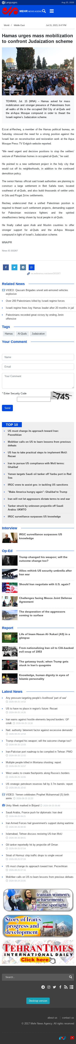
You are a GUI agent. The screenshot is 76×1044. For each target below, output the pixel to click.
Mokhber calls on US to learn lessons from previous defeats (39, 876)
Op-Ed (7, 551)
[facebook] (60, 987)
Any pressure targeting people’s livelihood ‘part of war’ (36, 697)
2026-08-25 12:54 (17, 734)
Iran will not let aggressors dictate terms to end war (39, 498)
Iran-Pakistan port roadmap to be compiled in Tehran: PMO (39, 751)
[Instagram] (48, 987)
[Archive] (71, 987)
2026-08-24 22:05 (17, 881)
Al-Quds (22, 333)
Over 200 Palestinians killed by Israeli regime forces (35, 300)
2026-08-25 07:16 (17, 870)
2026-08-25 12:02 (17, 755)
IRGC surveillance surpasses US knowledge (34, 516)
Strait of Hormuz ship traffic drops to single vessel (34, 855)
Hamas (9, 333)
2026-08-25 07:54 (17, 848)
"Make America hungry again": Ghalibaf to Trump (37, 491)
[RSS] (66, 987)
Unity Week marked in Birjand (22, 805)
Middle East (19, 25)
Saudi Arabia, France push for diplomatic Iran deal (34, 812)
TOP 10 (12, 425)
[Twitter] (54, 987)
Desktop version (38, 1000)
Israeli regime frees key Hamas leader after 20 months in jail (40, 307)
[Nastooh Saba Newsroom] (60, 1038)
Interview (9, 528)
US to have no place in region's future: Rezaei (31, 708)
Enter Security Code (14, 393)
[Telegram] (43, 987)
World (6, 25)
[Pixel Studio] (70, 1038)
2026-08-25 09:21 (17, 816)
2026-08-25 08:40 (17, 827)
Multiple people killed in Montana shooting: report (33, 762)
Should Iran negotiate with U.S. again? (44, 584)
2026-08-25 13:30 (24, 723)
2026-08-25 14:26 (17, 712)
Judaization (38, 333)
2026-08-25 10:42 (17, 788)
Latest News (12, 692)
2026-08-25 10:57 (17, 766)
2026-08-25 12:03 (17, 744)
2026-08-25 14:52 (17, 702)
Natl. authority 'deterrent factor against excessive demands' (39, 730)
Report (7, 628)
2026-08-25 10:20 (24, 798)
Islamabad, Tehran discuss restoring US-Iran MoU (34, 833)
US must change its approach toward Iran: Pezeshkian (36, 866)
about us (52, 1017)
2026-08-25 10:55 (17, 777)
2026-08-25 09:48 (51, 805)
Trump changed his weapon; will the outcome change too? (38, 740)
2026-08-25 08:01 (17, 838)
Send (7, 408)
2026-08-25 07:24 (17, 859)
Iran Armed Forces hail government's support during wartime (39, 823)
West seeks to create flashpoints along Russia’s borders (38, 773)
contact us (68, 1017)
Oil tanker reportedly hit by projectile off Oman (32, 844)
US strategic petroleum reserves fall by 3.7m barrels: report (39, 783)
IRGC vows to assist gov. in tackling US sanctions (38, 484)
